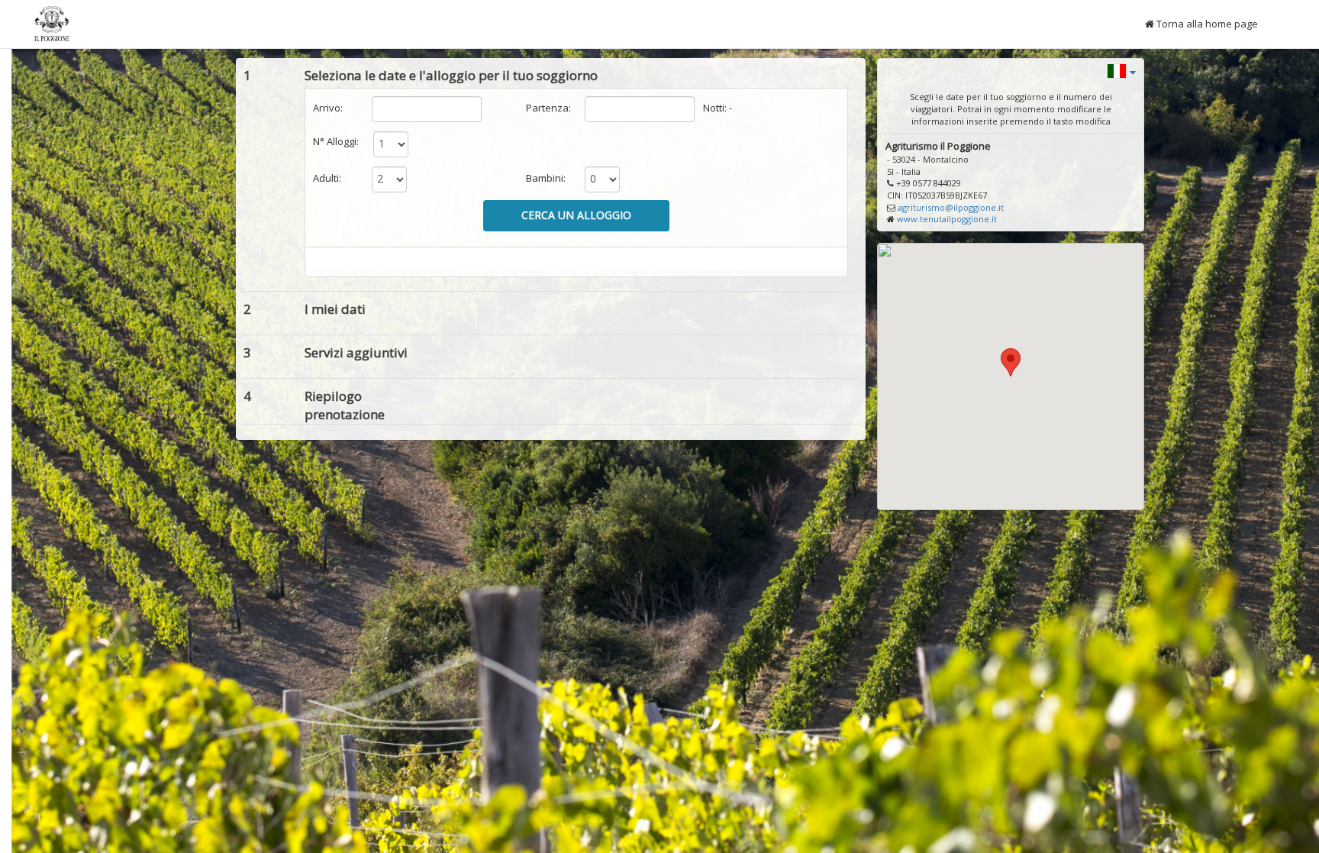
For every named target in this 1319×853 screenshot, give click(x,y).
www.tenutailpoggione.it (947, 219)
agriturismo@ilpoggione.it (951, 207)
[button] (1121, 70)
